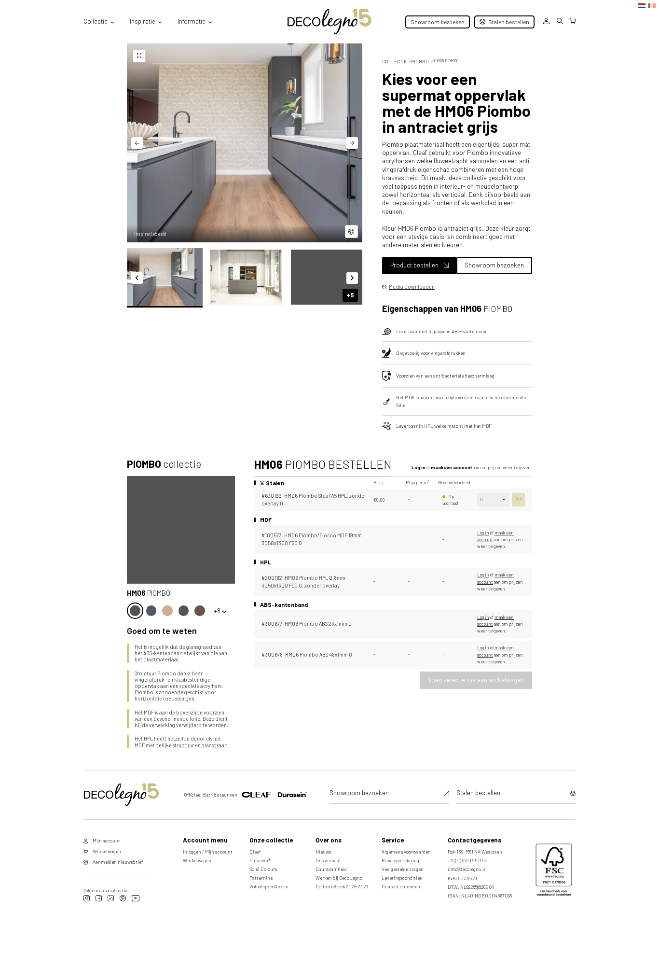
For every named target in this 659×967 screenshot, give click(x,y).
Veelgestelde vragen (403, 869)
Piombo (420, 61)
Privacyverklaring (400, 860)
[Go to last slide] (137, 143)
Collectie (95, 21)
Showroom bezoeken (438, 21)
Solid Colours (263, 869)
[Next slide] (352, 143)
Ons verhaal (328, 860)
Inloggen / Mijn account (208, 852)
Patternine (261, 878)
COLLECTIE (394, 61)
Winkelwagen (197, 860)
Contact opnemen (401, 886)
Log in (419, 467)
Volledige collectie (268, 886)
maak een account (451, 467)
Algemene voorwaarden (406, 852)
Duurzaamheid (331, 869)
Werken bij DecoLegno (339, 878)
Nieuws (323, 852)
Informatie (192, 21)
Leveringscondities (402, 878)
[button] (165, 277)
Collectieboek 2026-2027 (342, 886)
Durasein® (260, 860)
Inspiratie (142, 21)
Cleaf (255, 852)
